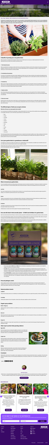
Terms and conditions (40, 442)
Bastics (22, 428)
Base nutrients (13, 428)
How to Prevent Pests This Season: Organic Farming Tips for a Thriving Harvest (41, 398)
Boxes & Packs (13, 438)
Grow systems (13, 436)
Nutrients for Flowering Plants (24, 396)
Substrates (12, 435)
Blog (4, 18)
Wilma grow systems (24, 438)
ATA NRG (22, 435)
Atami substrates (23, 436)
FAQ (1, 430)
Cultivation (7, 18)
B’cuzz (22, 431)
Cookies (46, 442)
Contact (2, 428)
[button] (5, 361)
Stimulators (12, 430)
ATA (21, 433)
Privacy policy (33, 442)
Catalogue (2, 431)
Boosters (12, 431)
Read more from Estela (24, 377)
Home (2, 18)
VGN (21, 430)
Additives (12, 433)
